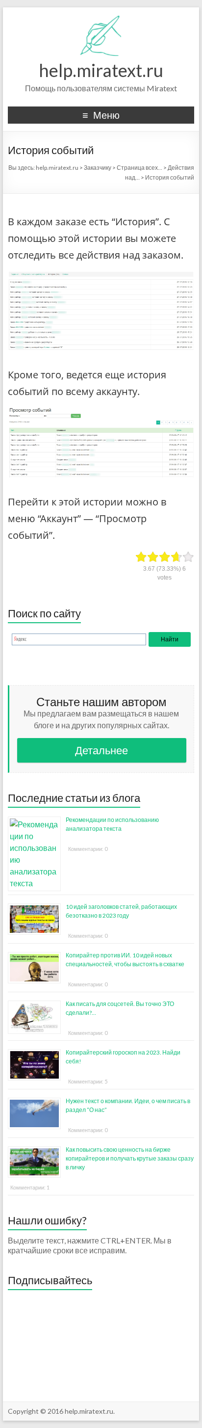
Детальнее (101, 750)
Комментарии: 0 (87, 849)
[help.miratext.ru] (101, 19)
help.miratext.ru (101, 70)
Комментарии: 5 (87, 1081)
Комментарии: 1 (30, 1187)
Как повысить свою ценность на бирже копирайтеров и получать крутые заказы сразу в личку (130, 1158)
